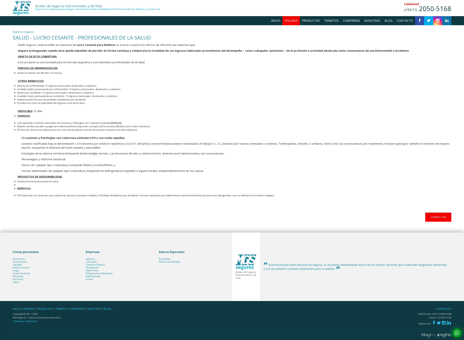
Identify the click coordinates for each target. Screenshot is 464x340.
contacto (405, 21)
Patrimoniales (93, 276)
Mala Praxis (92, 270)
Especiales (165, 258)
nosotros (372, 21)
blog (388, 21)
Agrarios (90, 258)
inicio (275, 21)
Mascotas (18, 276)
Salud (16, 282)
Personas (18, 279)
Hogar (16, 270)
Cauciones (91, 261)
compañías (351, 21)
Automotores (20, 261)
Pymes (89, 279)
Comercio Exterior (95, 264)
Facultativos (92, 267)
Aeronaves (19, 258)
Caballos (17, 264)
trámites (331, 21)
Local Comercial (21, 273)
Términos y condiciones (25, 321)
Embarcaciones (21, 267)
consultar (438, 217)
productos (311, 21)
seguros (291, 21)
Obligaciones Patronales (99, 273)
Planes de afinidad (169, 261)
